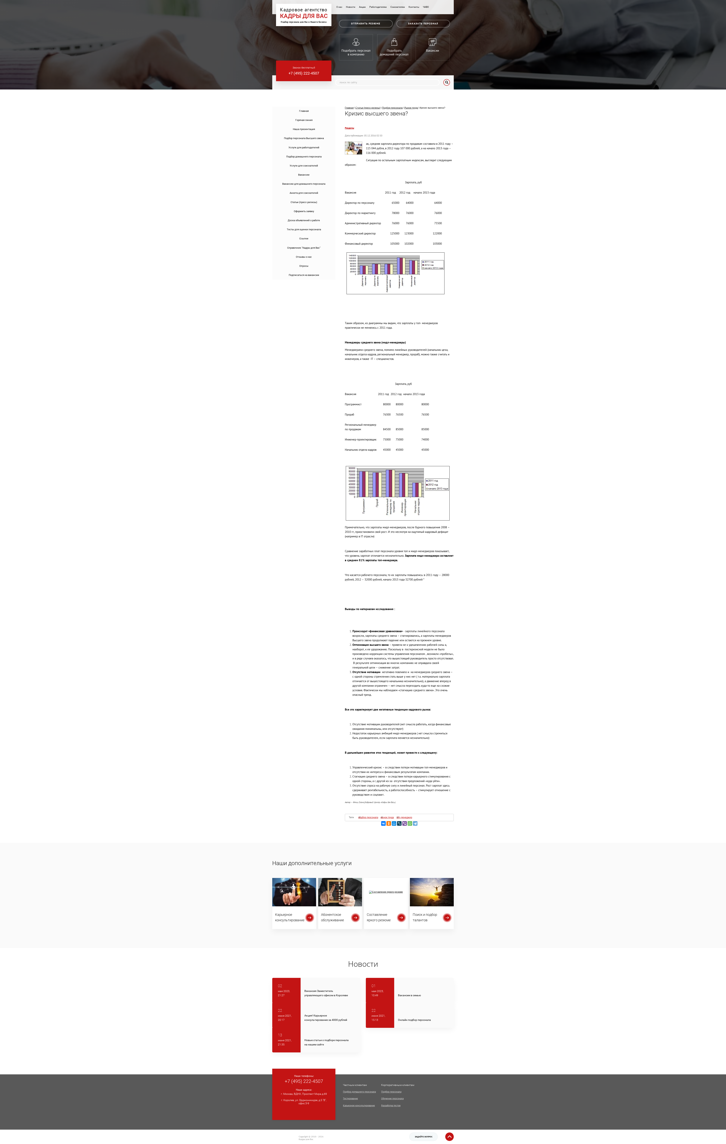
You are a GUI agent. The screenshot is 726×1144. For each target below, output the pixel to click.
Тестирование (350, 1098)
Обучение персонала (392, 1098)
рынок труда (387, 817)
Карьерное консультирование (359, 1105)
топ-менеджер (404, 817)
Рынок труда (411, 108)
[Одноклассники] (388, 823)
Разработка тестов (390, 1105)
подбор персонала (368, 817)
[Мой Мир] (394, 823)
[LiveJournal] (399, 823)
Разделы (349, 128)
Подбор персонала (391, 1091)
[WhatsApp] (410, 823)
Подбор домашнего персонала (359, 1091)
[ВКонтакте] (383, 823)
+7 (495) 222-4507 (304, 73)
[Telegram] (415, 823)
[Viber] (404, 823)
